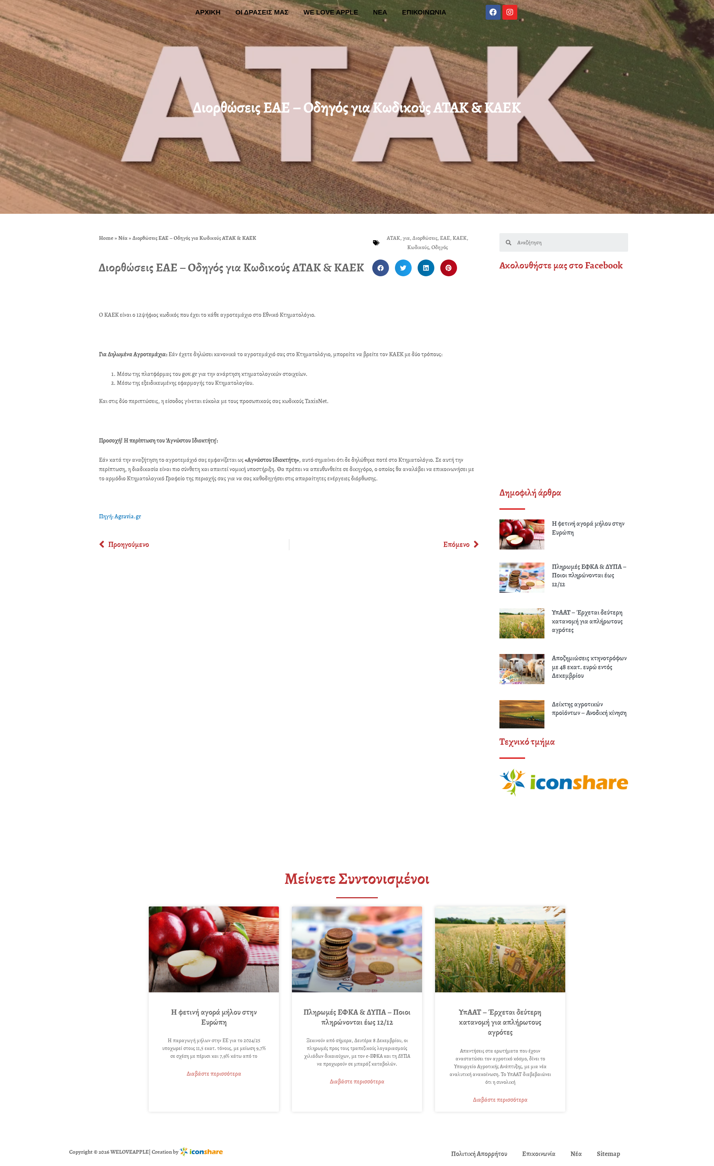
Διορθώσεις (424, 238)
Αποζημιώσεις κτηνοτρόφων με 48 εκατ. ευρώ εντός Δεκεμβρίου (589, 667)
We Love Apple (330, 12)
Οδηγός (439, 247)
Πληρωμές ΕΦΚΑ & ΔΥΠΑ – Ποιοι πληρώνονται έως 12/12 (589, 575)
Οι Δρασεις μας (262, 12)
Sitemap (608, 1153)
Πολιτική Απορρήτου (479, 1153)
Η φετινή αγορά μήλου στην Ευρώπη (588, 528)
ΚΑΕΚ (460, 238)
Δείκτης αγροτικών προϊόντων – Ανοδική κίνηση (589, 708)
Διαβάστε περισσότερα (214, 1074)
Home (106, 238)
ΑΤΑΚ (393, 238)
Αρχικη (208, 12)
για (406, 238)
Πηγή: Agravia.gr (120, 516)
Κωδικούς (418, 247)
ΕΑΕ (445, 238)
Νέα (123, 238)
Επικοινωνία (539, 1153)
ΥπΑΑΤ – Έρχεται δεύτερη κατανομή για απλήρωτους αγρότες (587, 621)
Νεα (380, 12)
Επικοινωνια (424, 12)
